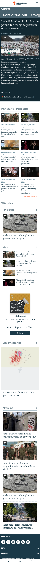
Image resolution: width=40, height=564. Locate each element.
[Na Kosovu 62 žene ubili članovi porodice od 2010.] (20, 368)
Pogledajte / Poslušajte (15, 15)
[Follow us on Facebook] (3, 542)
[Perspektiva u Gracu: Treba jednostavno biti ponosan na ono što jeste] (10, 172)
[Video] (8, 561)
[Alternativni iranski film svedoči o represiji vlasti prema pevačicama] (30, 145)
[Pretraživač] (31, 561)
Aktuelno (8, 408)
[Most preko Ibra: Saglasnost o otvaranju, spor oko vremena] (30, 117)
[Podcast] (20, 561)
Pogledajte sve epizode (31, 196)
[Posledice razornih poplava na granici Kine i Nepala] (20, 223)
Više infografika (12, 343)
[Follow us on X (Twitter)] (8, 542)
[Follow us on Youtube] (13, 542)
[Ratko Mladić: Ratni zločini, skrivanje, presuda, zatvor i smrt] (20, 421)
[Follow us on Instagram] (18, 542)
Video (6, 247)
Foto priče (8, 210)
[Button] (5, 93)
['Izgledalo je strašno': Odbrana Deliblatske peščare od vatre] (10, 145)
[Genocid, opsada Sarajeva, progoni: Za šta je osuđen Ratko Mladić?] (10, 117)
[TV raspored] (28, 542)
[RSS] (23, 542)
